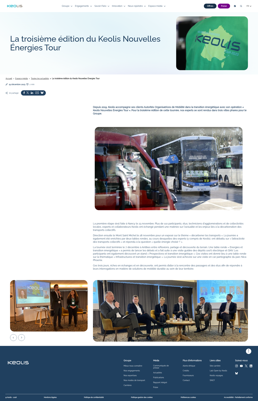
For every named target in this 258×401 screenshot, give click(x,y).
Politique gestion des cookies (142, 397)
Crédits (186, 371)
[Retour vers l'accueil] (14, 6)
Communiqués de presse (161, 367)
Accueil (9, 78)
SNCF (212, 380)
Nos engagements (132, 371)
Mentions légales (50, 397)
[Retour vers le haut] (248, 351)
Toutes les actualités (40, 78)
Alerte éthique (189, 366)
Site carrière (215, 366)
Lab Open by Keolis (218, 371)
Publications (158, 377)
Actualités (157, 373)
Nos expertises (130, 375)
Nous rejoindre (135, 6)
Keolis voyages (216, 375)
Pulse (155, 387)
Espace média (155, 6)
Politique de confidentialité (94, 397)
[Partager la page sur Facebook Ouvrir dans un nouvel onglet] (24, 93)
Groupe (65, 6)
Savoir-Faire (100, 6)
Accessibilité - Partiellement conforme (238, 397)
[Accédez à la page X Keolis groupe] (246, 366)
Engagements (82, 6)
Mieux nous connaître (133, 366)
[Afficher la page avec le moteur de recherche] (241, 6)
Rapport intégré (160, 382)
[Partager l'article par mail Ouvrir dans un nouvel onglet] (37, 93)
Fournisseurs (188, 375)
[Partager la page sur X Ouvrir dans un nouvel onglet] (27, 93)
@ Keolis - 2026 (11, 397)
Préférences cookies (188, 397)
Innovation (117, 6)
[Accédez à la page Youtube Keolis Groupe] (241, 366)
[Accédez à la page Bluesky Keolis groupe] (236, 374)
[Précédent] (13, 337)
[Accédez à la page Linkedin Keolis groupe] (251, 366)
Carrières (128, 385)
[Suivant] (21, 337)
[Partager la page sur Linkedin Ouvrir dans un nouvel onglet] (32, 93)
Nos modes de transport (134, 380)
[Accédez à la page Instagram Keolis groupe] (236, 366)
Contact (186, 380)
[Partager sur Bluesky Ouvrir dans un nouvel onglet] (42, 93)
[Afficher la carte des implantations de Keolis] (234, 6)
